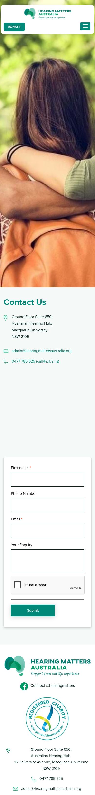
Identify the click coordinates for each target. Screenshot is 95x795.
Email (15, 519)
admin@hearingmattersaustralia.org (42, 350)
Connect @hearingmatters (52, 685)
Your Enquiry (21, 544)
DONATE (14, 27)
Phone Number (24, 493)
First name (20, 467)
